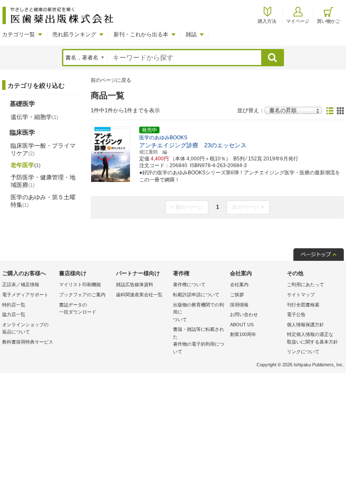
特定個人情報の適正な (312, 338)
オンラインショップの (25, 328)
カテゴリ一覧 (18, 34)
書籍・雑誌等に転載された (198, 340)
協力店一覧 (13, 314)
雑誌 (191, 34)
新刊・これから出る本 (141, 34)
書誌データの (77, 308)
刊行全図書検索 (303, 304)
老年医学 (26, 165)
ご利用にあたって (305, 284)
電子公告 (296, 314)
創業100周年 (243, 334)
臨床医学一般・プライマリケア (43, 149)
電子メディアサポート (25, 294)
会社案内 (239, 284)
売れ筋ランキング (74, 34)
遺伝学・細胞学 (34, 117)
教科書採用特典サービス (27, 341)
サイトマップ (301, 294)
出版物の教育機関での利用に (198, 312)
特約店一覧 (13, 304)
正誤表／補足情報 (20, 284)
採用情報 (239, 304)
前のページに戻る (111, 80)
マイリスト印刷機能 (80, 284)
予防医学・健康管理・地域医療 (43, 181)
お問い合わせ (244, 314)
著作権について (189, 284)
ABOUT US (242, 324)
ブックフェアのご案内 (82, 294)
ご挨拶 (237, 294)
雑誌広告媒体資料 (134, 284)
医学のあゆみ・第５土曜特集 (43, 201)
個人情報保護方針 (305, 324)
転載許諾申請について (196, 294)
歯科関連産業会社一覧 (139, 294)
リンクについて (303, 351)
